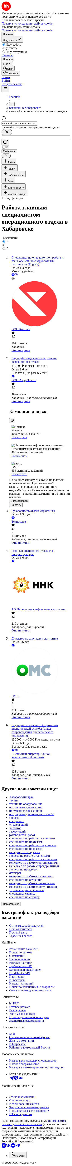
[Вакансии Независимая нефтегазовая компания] (40, 585)
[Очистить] (7, 132)
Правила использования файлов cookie (27, 30)
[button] (6, 77)
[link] (8, 68)
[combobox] (19, 124)
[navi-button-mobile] (5, 89)
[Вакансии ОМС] (40, 671)
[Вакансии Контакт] (40, 304)
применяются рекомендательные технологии (34, 1122)
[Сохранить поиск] (5, 142)
